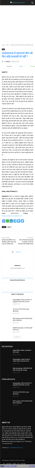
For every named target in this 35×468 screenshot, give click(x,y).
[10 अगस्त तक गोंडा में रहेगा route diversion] (6, 311)
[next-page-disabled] (6, 288)
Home (3, 45)
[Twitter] (16, 271)
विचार (8, 45)
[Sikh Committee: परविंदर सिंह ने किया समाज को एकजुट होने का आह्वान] (6, 370)
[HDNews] (3, 61)
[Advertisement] (17, 23)
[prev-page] (3, 288)
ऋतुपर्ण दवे (9, 227)
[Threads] (19, 271)
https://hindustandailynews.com (17, 268)
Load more (17, 337)
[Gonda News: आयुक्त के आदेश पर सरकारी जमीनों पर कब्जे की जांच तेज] (6, 361)
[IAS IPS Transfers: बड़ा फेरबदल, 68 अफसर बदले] (6, 330)
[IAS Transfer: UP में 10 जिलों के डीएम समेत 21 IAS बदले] (6, 321)
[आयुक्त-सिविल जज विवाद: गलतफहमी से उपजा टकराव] (6, 353)
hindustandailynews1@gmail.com (12, 216)
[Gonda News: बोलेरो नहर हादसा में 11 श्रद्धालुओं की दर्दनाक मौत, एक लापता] (6, 302)
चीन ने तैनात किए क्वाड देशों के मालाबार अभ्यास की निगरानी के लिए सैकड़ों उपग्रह (25, 242)
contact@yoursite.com (16, 447)
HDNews (8, 61)
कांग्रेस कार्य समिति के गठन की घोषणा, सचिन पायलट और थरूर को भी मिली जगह (9, 242)
